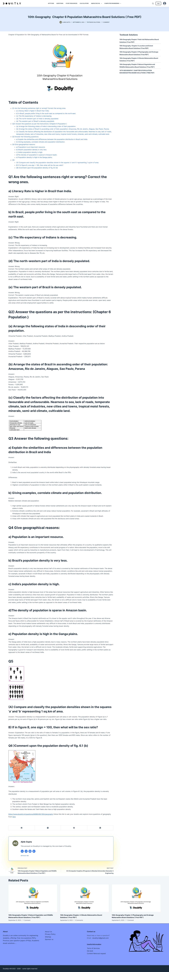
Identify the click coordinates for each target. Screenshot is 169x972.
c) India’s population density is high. (29, 152)
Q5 (13, 160)
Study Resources (71, 3)
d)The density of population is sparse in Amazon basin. (36, 155)
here (14, 817)
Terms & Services (93, 948)
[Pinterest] (74, 827)
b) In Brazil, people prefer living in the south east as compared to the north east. (46, 113)
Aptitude (51, 3)
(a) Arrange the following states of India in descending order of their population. (46, 126)
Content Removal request (96, 953)
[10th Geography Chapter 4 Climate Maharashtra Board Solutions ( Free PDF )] (84, 898)
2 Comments (79, 920)
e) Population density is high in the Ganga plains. (34, 157)
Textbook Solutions (93, 22)
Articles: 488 (25, 855)
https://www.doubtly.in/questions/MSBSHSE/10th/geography (30, 814)
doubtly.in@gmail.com (100, 938)
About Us (48, 932)
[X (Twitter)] (48, 827)
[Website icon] (26, 851)
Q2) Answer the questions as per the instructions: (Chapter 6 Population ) (39, 124)
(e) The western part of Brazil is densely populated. (35, 121)
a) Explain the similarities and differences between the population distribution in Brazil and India (51, 139)
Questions (59, 3)
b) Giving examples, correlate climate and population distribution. (40, 142)
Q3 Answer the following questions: (25, 137)
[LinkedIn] (100, 827)
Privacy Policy (50, 934)
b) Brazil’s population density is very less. (31, 150)
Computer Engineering (111, 3)
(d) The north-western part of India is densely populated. (37, 119)
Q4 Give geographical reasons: (23, 144)
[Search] (153, 3)
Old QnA (90, 951)
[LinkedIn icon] (22, 851)
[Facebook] (22, 827)
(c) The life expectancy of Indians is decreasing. (34, 116)
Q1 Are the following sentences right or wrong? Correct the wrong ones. (39, 108)
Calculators (84, 3)
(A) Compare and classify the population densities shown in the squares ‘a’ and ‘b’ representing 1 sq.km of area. (57, 163)
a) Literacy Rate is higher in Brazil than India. (32, 111)
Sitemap (48, 937)
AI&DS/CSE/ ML (95, 3)
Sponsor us (49, 939)
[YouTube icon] (33, 851)
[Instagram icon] (30, 851)
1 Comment (106, 22)
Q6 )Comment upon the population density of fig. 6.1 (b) (37, 168)
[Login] (164, 3)
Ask (158, 3)
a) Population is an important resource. (30, 147)
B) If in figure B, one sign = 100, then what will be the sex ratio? (39, 165)
